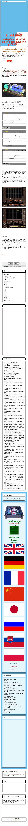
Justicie (5, 299)
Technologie (6, 286)
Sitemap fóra (14, 542)
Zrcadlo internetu (8, 276)
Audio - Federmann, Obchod (10, 278)
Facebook (14, 669)
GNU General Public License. (9, 775)
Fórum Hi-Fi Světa (14, 663)
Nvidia (5, 292)
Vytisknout (4, 56)
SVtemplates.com (16, 820)
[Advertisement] (14, 16)
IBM (5, 294)
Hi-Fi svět (14, 35)
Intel (5, 290)
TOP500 (5, 297)
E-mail (8, 56)
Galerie (5, 282)
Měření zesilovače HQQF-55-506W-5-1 (17, 70)
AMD (5, 289)
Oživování (18, 266)
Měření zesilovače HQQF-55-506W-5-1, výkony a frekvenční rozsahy (14, 73)
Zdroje (5, 284)
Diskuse (3, 254)
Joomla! (4, 774)
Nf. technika (6, 279)
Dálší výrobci (6, 295)
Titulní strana (6, 274)
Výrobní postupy (11, 266)
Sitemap (14, 540)
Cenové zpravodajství (8, 287)
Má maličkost (7, 300)
